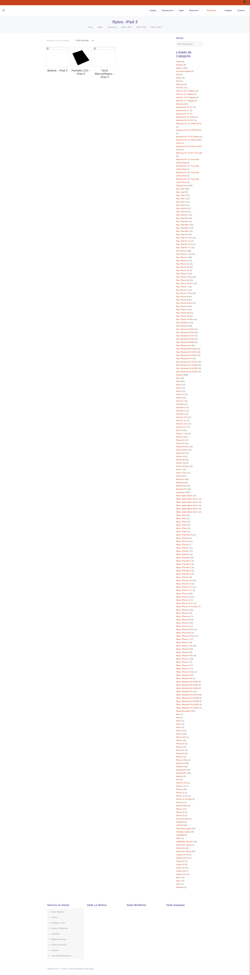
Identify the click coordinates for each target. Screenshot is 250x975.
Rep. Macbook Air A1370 (186, 352)
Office (178, 838)
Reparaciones (182, 185)
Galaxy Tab (180, 871)
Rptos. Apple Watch (184, 496)
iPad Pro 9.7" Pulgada (185, 101)
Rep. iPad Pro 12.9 (184, 244)
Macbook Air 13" (183, 114)
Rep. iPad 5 (181, 205)
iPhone (179, 78)
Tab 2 (178, 884)
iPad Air (179, 398)
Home (90, 27)
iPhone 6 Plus (182, 760)
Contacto (55, 950)
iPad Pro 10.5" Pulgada (185, 91)
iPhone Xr (180, 812)
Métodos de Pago (58, 939)
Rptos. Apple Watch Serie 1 (187, 499)
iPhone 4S (180, 744)
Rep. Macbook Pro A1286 (186, 365)
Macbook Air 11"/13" (184, 107)
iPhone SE (180, 453)
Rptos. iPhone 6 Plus (184, 629)
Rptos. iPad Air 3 (183, 554)
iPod (178, 81)
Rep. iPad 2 (181, 195)
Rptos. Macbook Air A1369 (187, 682)
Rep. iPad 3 (181, 199)
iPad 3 (178, 388)
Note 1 (179, 877)
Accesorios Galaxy (183, 845)
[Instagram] (190, 969)
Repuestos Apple (183, 711)
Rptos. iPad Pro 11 (184, 584)
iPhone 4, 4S (181, 434)
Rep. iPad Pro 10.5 (184, 238)
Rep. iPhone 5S (182, 267)
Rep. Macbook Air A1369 (186, 349)
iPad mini (180, 731)
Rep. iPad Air (181, 208)
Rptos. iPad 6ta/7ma (184, 535)
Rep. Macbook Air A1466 (186, 355)
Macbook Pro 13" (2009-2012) (188, 123)
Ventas (179, 776)
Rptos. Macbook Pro (184, 691)
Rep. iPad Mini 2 (183, 225)
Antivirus (179, 65)
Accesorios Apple (183, 71)
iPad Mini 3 (180, 411)
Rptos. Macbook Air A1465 (187, 685)
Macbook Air (181, 486)
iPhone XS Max (182, 466)
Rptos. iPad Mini (183, 558)
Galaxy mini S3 (182, 855)
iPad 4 (178, 391)
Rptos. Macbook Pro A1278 (187, 695)
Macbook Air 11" (182, 110)
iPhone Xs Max (182, 819)
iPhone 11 (180, 793)
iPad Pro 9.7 (181, 427)
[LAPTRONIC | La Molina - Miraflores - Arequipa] (4, 10)
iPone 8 (179, 476)
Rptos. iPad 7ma (183, 541)
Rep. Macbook (182, 326)
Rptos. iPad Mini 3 (183, 567)
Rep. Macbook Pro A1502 (186, 372)
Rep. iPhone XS (182, 316)
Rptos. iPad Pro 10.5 (184, 580)
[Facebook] (175, 969)
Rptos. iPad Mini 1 (183, 561)
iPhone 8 (179, 802)
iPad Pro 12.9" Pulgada (185, 97)
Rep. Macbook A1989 (185, 342)
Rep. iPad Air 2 (182, 215)
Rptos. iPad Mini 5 (183, 574)
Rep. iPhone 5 (182, 257)
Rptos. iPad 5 (181, 531)
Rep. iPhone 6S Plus (184, 283)
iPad (178, 75)
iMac (178, 378)
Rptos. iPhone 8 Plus (184, 655)
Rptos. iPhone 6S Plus (185, 636)
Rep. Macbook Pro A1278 (186, 362)
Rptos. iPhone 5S (183, 620)
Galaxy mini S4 (182, 858)
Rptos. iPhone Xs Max (185, 672)
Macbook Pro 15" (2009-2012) (188, 130)
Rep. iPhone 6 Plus (184, 277)
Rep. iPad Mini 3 (183, 228)
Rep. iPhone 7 (182, 287)
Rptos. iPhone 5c (183, 616)
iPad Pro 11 (181, 420)
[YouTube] (183, 969)
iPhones (179, 789)
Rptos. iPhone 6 (182, 623)
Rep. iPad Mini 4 (183, 231)
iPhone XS (180, 463)
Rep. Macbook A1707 (185, 336)
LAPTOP (179, 825)
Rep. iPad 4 (181, 202)
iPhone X (180, 456)
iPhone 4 (179, 740)
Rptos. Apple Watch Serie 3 (187, 505)
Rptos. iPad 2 (181, 522)
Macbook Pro (181, 489)
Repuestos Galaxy (183, 851)
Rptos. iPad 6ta (182, 538)
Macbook (180, 84)
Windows (180, 887)
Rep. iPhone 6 (182, 270)
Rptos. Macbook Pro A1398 (187, 701)
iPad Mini (180, 404)
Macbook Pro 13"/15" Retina (187, 137)
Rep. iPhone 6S (182, 280)
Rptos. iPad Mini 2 (183, 564)
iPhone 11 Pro (182, 796)
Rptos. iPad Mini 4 (183, 571)
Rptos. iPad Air (182, 545)
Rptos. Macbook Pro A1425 (187, 704)
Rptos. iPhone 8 (182, 649)
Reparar (179, 375)
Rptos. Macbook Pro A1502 (187, 708)
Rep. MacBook (182, 323)
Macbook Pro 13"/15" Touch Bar (189, 153)
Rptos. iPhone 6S (183, 633)
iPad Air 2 (180, 401)
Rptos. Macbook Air (184, 678)
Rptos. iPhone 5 (182, 610)
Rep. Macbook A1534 (185, 329)
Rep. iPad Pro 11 (183, 241)
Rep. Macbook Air (183, 345)
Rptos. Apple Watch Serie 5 (187, 512)
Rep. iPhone (181, 251)
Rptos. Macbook (183, 675)
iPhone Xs (180, 815)
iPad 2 (178, 385)
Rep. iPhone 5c (182, 264)
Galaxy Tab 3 (181, 874)
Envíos (54, 917)
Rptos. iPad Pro (182, 577)
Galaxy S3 (180, 864)
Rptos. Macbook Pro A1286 (187, 698)
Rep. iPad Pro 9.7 (183, 247)
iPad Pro (179, 88)
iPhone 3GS (181, 737)
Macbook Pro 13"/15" (185, 120)
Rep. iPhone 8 (182, 296)
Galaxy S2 (180, 861)
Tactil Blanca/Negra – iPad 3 (104, 73)
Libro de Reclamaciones (61, 956)
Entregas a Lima (58, 923)
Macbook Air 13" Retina (185, 117)
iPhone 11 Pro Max (184, 799)
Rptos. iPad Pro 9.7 (184, 590)
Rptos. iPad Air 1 (183, 548)
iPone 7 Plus (181, 473)
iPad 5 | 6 (180, 394)
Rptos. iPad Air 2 (183, 551)
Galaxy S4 (180, 868)
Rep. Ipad (180, 192)
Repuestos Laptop (183, 828)
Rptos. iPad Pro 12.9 (184, 587)
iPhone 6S (180, 443)
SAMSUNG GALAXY (184, 842)
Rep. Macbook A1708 (185, 339)
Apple (100, 27)
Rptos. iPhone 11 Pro (185, 603)
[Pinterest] (186, 969)
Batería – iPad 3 (57, 70)
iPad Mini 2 (180, 407)
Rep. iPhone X (182, 306)
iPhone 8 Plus (182, 450)
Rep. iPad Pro (182, 234)
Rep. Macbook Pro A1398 (186, 368)
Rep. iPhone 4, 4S (183, 254)
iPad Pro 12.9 (181, 424)
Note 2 (179, 881)
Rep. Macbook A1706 (185, 332)
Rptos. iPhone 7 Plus (184, 646)
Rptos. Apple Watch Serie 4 (187, 509)
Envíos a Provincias (59, 928)
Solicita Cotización (58, 945)
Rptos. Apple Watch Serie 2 (187, 502)
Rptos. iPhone (182, 593)
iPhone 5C (180, 750)
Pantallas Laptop (183, 832)
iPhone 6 (179, 757)
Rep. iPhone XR (182, 313)
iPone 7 (179, 469)
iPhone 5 (179, 437)
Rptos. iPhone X (182, 659)
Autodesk (180, 822)
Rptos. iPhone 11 (183, 597)
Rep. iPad (180, 189)
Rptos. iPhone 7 (182, 639)
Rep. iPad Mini (182, 218)
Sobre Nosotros (57, 912)
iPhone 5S (180, 440)
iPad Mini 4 (180, 414)
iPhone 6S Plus (182, 447)
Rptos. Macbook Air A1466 (187, 688)
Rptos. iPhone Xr (183, 665)
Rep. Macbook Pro (184, 358)
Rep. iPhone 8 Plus (184, 303)
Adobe (179, 61)
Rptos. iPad (126, 27)
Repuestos (112, 27)
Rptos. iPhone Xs (183, 669)
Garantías (55, 934)
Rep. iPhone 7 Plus (184, 293)
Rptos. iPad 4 (181, 528)
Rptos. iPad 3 (181, 525)
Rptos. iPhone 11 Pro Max (187, 607)
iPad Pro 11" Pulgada (185, 94)
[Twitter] (179, 969)
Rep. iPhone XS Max (184, 319)
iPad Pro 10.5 (181, 417)
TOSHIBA (180, 835)
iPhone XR (180, 460)
